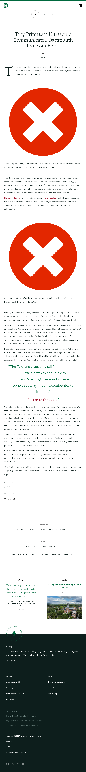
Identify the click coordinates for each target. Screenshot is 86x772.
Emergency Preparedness (57, 682)
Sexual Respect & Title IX (15, 694)
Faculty (56, 555)
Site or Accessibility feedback (16, 752)
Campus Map (10, 700)
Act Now (11, 661)
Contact (9, 676)
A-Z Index (9, 747)
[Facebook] (7, 765)
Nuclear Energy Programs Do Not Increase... (21, 716)
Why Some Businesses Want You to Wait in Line (22, 725)
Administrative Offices (14, 682)
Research (68, 555)
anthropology (51, 198)
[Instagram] (18, 765)
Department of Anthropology (41, 547)
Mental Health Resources (57, 688)
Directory (9, 688)
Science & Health (37, 530)
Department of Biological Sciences (30, 555)
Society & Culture (58, 530)
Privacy (9, 741)
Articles (43, 28)
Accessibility (52, 694)
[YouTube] (23, 765)
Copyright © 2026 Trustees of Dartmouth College (23, 736)
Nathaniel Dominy (12, 198)
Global (20, 530)
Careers (50, 676)
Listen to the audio (43, 400)
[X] (12, 765)
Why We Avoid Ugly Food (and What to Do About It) (24, 721)
